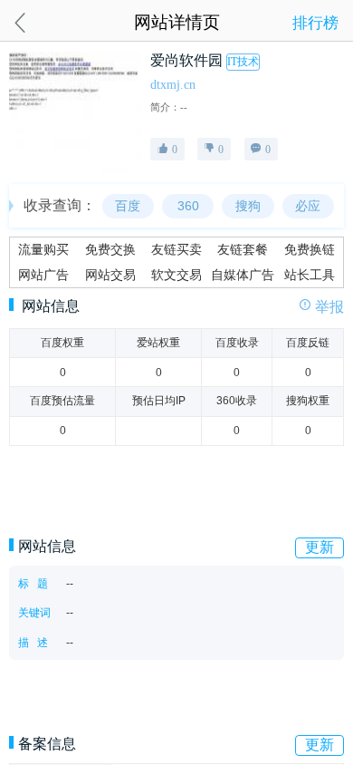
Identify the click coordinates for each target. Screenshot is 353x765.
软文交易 (176, 275)
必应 (307, 206)
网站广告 (43, 275)
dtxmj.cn (173, 85)
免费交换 (110, 250)
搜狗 (248, 206)
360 (188, 206)
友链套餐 (242, 250)
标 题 (33, 583)
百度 (127, 206)
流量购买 (43, 250)
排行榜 (315, 23)
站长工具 (309, 275)
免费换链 (309, 250)
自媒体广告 (242, 275)
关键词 (34, 612)
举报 (329, 307)
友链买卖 (176, 250)
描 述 (33, 642)
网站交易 (110, 275)
